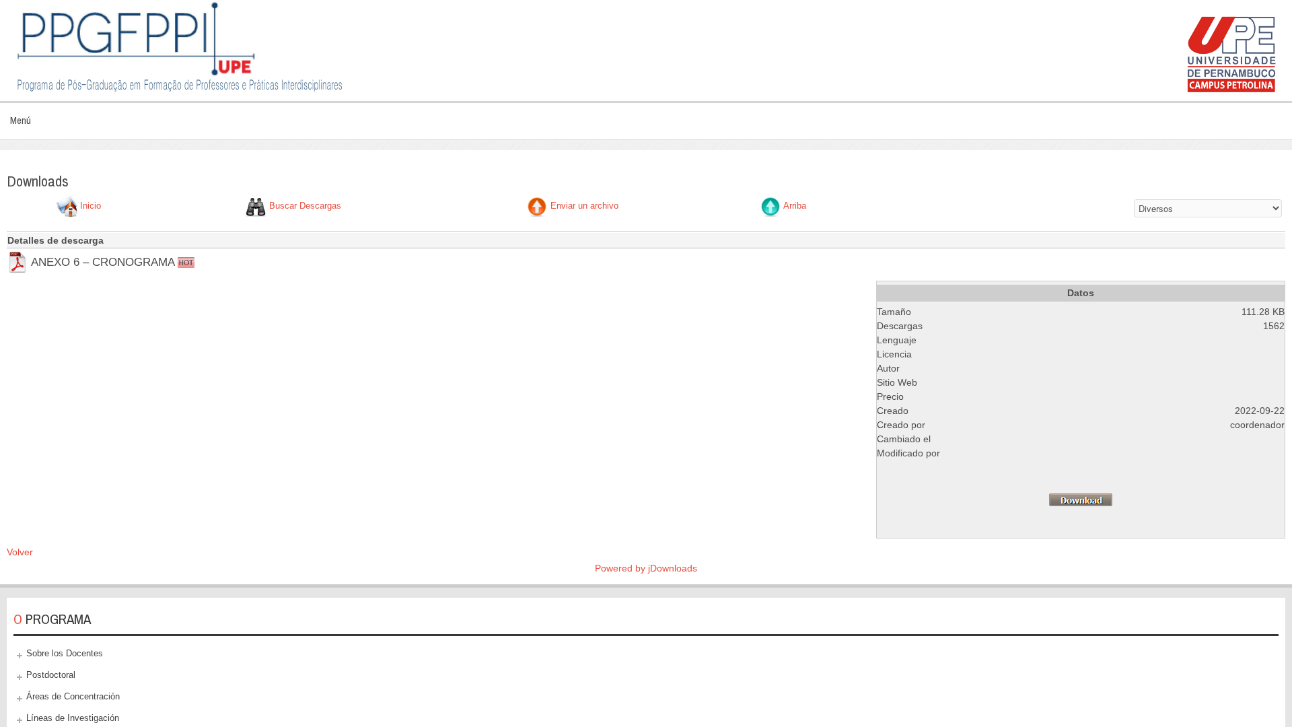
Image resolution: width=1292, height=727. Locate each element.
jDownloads (672, 568)
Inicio (90, 206)
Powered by (621, 568)
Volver (20, 552)
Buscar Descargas (305, 206)
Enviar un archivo (584, 206)
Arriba (794, 206)
